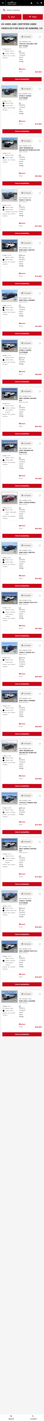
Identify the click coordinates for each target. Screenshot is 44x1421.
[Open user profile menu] (33, 3)
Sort (13, 17)
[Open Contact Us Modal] (38, 3)
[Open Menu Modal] (3, 3)
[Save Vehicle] (40, 37)
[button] (22, 79)
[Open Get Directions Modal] (42, 3)
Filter (34, 17)
